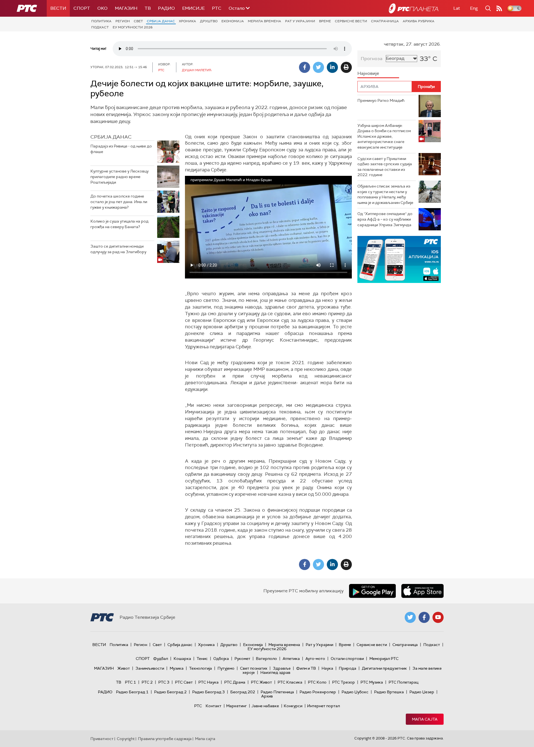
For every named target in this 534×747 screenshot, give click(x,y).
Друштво (208, 21)
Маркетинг (236, 705)
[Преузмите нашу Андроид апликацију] (372, 591)
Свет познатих (253, 668)
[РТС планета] (413, 8)
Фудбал (160, 658)
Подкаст (100, 27)
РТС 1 (130, 682)
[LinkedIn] (332, 67)
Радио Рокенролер (318, 691)
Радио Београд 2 (170, 691)
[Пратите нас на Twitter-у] (410, 617)
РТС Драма (234, 682)
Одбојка (221, 658)
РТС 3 (163, 682)
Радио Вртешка (389, 691)
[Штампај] (346, 67)
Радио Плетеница (277, 691)
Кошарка (182, 658)
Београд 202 (242, 691)
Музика (177, 668)
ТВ (148, 8)
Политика (101, 21)
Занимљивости (149, 668)
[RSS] (499, 8)
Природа (347, 668)
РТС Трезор (343, 682)
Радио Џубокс (355, 691)
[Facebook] (304, 67)
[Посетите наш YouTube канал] (438, 617)
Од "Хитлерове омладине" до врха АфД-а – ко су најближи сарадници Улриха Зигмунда (384, 219)
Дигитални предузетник (384, 668)
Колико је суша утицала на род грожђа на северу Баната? (119, 224)
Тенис (202, 658)
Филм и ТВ (306, 668)
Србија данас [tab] (111, 137)
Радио (166, 8)
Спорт (81, 8)
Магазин (126, 8)
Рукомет (242, 658)
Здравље (282, 668)
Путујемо (225, 668)
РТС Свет (184, 682)
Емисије (193, 8)
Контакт (213, 705)
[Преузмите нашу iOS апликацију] (422, 591)
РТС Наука (208, 682)
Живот (123, 668)
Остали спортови (347, 658)
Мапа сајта (424, 719)
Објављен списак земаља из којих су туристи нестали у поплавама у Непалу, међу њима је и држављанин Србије (385, 194)
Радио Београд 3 (208, 691)
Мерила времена (264, 21)
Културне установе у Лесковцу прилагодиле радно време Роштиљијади (119, 176)
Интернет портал (323, 705)
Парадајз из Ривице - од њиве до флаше (121, 149)
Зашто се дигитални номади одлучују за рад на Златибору (118, 249)
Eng (474, 8)
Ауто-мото (315, 658)
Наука (327, 668)
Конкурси (293, 705)
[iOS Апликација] (399, 259)
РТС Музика (371, 682)
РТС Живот (261, 682)
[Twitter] (318, 67)
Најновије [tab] (368, 73)
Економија (232, 21)
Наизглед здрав (275, 672)
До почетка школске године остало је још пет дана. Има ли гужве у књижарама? (118, 201)
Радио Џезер (421, 691)
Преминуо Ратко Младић (380, 100)
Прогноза (371, 58)
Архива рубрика (418, 21)
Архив (267, 696)
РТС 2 (147, 682)
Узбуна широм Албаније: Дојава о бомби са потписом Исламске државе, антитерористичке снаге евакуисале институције (384, 136)
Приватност (101, 738)
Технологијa (200, 668)
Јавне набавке (265, 705)
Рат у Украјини (300, 21)
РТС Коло (317, 682)
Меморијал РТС (384, 658)
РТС (216, 8)
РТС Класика (290, 682)
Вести (58, 8)
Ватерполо (266, 658)
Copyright (126, 738)
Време (325, 21)
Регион (122, 21)
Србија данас (161, 21)
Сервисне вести (351, 21)
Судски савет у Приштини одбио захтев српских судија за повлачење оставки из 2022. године (384, 166)
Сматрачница (385, 21)
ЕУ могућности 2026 (133, 27)
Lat (456, 8)
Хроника (187, 21)
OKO (102, 8)
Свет (138, 21)
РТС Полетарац (403, 682)
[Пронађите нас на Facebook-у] (424, 617)
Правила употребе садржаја (165, 738)
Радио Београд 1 (132, 691)
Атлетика (291, 658)
